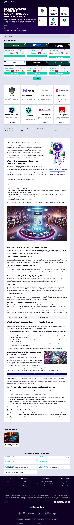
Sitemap (55, 523)
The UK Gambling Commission (13, 267)
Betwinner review (14, 57)
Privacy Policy (65, 490)
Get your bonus (14, 55)
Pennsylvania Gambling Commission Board (62, 129)
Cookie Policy (39, 523)
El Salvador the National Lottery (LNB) (27, 129)
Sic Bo (24, 485)
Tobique (6, 132)
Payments (57, 1)
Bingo (24, 481)
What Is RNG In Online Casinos (46, 488)
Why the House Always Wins (46, 481)
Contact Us (65, 483)
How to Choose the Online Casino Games (46, 483)
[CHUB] (31, 513)
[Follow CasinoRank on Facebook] (55, 502)
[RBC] (39, 513)
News (69, 1)
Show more (36, 78)
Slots (25, 488)
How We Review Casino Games (24, 490)
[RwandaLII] (24, 513)
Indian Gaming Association (43, 128)
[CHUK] (48, 513)
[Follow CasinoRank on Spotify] (66, 502)
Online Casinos (37, 1)
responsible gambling (61, 280)
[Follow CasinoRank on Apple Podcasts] (69, 502)
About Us (65, 481)
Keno (24, 483)
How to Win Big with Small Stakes (46, 485)
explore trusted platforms (17, 157)
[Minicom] (19, 513)
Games (44, 1)
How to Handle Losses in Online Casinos (46, 490)
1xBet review (36, 57)
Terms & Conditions (20, 523)
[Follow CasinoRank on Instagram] (58, 502)
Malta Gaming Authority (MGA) (16, 360)
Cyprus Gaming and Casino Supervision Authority (10, 129)
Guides (63, 1)
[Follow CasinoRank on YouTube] (63, 502)
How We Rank (65, 488)
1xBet (8, 481)
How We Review (65, 485)
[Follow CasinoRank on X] (60, 502)
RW (5, 501)
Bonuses (51, 1)
